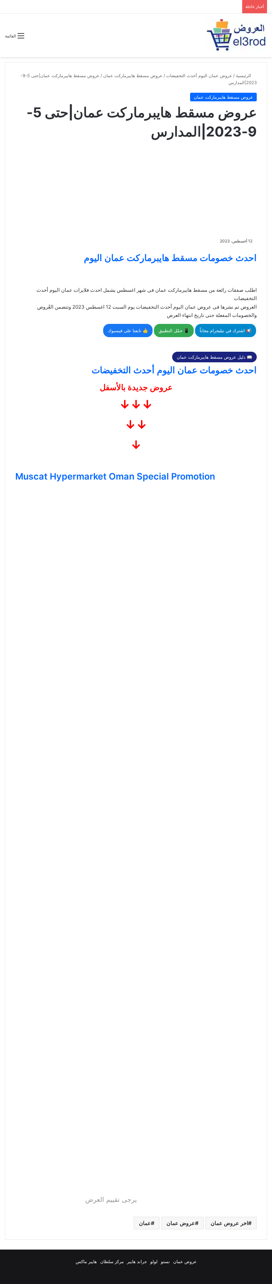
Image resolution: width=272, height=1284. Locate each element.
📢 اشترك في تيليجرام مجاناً (225, 330)
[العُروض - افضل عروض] (235, 35)
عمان (145, 1223)
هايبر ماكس (86, 1261)
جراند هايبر (137, 1261)
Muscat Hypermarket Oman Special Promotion (115, 476)
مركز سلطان (112, 1261)
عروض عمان (181, 1223)
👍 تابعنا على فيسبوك (128, 330)
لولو (154, 1261)
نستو (165, 1261)
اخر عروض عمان (229, 1223)
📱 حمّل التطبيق (174, 330)
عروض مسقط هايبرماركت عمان (133, 75)
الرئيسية (244, 75)
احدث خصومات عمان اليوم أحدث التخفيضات (174, 370)
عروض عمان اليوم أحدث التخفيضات (199, 75)
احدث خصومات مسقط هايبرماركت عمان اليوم (170, 257)
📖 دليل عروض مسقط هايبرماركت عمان (214, 357)
